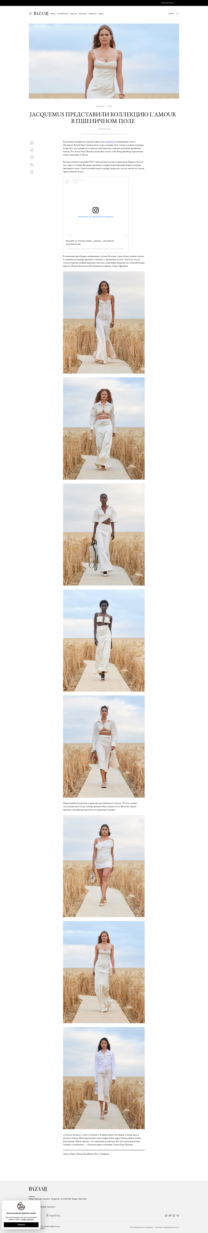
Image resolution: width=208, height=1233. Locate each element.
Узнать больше (27, 1219)
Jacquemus (109, 141)
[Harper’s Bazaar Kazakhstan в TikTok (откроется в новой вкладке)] (170, 1215)
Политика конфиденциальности (167, 1227)
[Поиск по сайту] (177, 13)
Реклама (42, 1207)
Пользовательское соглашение (141, 1227)
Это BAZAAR (62, 13)
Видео (101, 13)
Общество (92, 13)
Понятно (21, 1225)
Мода (53, 13)
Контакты (51, 1207)
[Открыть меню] (30, 13)
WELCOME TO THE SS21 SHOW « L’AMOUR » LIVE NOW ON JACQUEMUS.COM (90, 242)
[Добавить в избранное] (32, 172)
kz (178, 3)
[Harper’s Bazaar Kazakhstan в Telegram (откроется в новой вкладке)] (177, 1215)
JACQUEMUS (86, 249)
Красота (73, 13)
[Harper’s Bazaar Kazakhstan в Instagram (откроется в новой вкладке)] (166, 1215)
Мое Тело (82, 1199)
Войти (171, 13)
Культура (82, 13)
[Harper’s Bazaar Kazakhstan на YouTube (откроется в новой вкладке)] (173, 1215)
